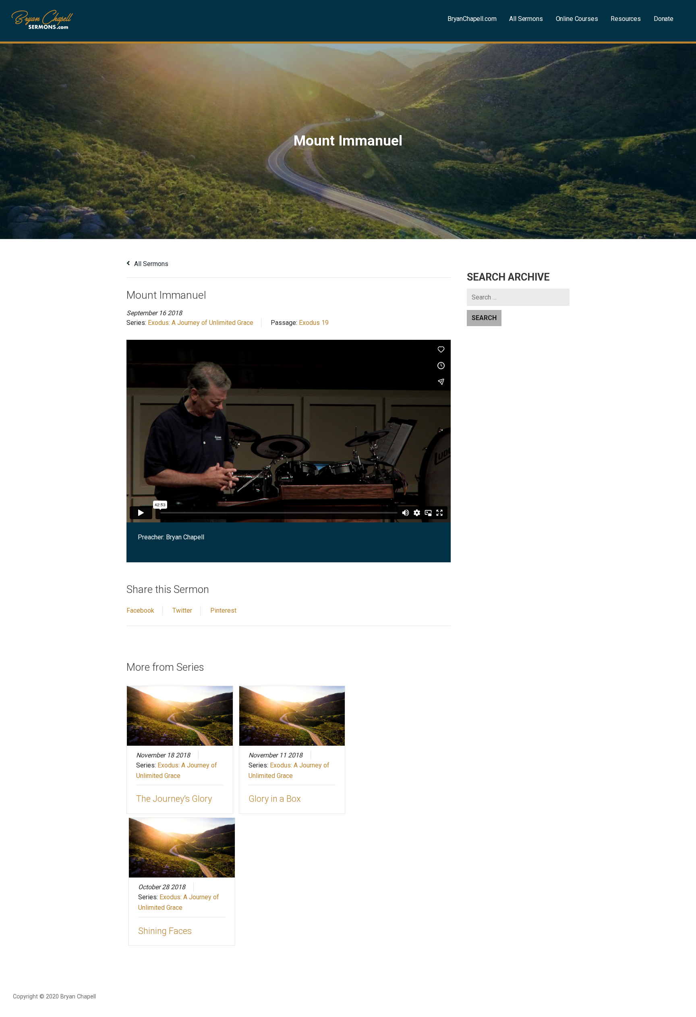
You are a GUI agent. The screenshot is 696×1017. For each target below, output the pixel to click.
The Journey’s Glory (174, 799)
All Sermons (526, 19)
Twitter (182, 610)
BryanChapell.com (471, 19)
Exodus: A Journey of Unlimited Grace (200, 323)
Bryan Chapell (185, 537)
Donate (663, 19)
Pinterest (223, 610)
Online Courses (577, 19)
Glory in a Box (275, 799)
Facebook (140, 610)
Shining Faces (165, 931)
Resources (626, 19)
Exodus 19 (314, 323)
